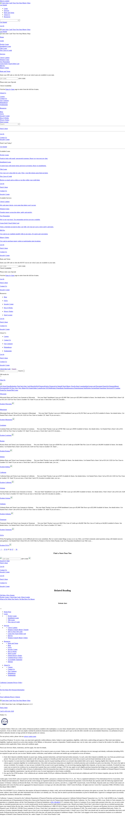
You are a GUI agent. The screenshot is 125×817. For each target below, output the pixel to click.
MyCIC (9, 388)
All (1, 386)
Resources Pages (72, 388)
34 (6, 549)
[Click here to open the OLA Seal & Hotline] (4, 725)
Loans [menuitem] (6, 8)
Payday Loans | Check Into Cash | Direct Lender (15, 597)
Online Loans (37, 388)
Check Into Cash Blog (26, 386)
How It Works (12, 651)
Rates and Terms (13, 643)
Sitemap (10, 662)
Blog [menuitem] (1, 112)
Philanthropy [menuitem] (4, 102)
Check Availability (5, 86)
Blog (9, 645)
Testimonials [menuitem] (4, 105)
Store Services (107, 388)
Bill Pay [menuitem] (2, 66)
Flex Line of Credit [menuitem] (6, 50)
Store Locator (12, 653)
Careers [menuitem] (2, 96)
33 (4, 549)
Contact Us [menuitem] (3, 98)
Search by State (5, 561)
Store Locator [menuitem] (4, 122)
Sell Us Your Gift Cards (15, 631)
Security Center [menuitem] (5, 116)
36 (10, 549)
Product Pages (55, 388)
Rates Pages (63, 388)
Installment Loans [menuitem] (5, 46)
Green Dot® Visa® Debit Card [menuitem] (9, 64)
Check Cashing (12, 627)
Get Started (3, 5)
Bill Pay (10, 636)
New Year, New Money (19, 388)
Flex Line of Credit (14, 622)
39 (16, 549)
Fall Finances (40, 386)
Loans (6, 614)
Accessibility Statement (15, 659)
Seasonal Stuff (82, 388)
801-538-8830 (55, 802)
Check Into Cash (5, 369)
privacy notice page (30, 736)
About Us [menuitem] (7, 15)
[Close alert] (1, 608)
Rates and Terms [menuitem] (9, 12)
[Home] (62, 3)
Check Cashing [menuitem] (4, 57)
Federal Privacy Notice (15, 655)
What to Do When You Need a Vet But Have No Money (17, 599)
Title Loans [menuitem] (3, 48)
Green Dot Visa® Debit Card (17, 633)
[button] (62, 605)
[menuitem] (62, 37)
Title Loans (14, 390)
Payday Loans (12, 616)
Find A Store (4, 563)
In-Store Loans (78, 386)
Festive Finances (50, 386)
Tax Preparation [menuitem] (5, 62)
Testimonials (12, 675)
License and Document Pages (97, 386)
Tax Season (7, 390)
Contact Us (3, 137)
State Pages (99, 388)
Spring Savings (91, 388)
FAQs (10, 647)
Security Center (5, 139)
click (34, 386)
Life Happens (110, 386)
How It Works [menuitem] (4, 118)
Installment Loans (13, 618)
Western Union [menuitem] (4, 60)
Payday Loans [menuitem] (4, 44)
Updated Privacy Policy (15, 657)
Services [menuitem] (6, 10)
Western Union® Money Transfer (18, 629)
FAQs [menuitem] (2, 114)
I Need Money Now (68, 386)
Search (14, 369)
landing (85, 386)
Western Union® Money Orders (18, 638)
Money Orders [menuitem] (4, 68)
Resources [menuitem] (7, 17)
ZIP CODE (21, 78)
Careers (10, 667)
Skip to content (4, 1)
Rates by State (9, 89)
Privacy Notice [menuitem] (4, 120)
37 (12, 549)
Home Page (7, 612)
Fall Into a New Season (7, 595)
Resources (7, 641)
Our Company (12, 671)
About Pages (6, 386)
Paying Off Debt (46, 388)
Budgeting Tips (15, 386)
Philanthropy (12, 673)
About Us (7, 665)
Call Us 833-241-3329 (7, 711)
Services (6, 625)
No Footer (29, 388)
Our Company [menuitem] (4, 100)
